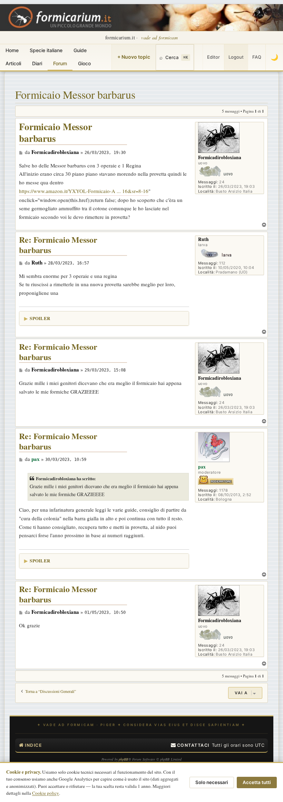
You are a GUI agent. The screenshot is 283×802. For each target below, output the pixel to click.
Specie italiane (46, 50)
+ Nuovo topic (133, 57)
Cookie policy (45, 793)
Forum (60, 63)
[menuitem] (190, 745)
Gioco (84, 63)
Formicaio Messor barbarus (75, 94)
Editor (213, 57)
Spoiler (40, 318)
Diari (37, 63)
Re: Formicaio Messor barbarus (58, 244)
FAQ (256, 57)
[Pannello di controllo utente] (198, 57)
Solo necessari (211, 782)
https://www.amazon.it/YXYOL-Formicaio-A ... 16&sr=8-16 (83, 190)
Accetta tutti (257, 782)
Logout (236, 57)
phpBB (123, 759)
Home (12, 50)
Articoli (13, 63)
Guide (80, 50)
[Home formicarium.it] (141, 17)
